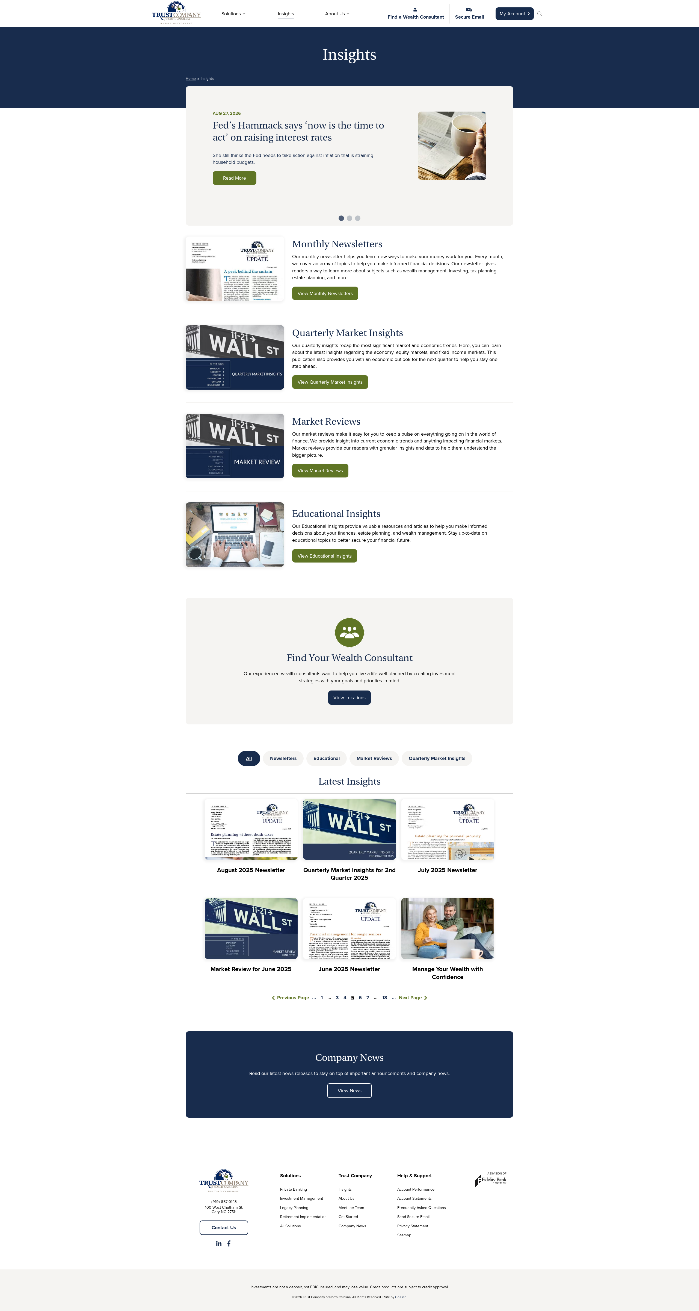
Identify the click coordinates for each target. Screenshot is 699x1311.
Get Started (348, 1216)
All (249, 758)
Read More (234, 177)
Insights (286, 13)
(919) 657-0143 (224, 1201)
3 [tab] (357, 218)
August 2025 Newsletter (251, 870)
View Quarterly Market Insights (330, 381)
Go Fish (401, 1297)
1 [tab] (341, 218)
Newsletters (283, 758)
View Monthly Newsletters (325, 293)
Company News (352, 1226)
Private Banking (293, 1189)
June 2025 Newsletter (349, 969)
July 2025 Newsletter (447, 870)
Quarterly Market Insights (437, 758)
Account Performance (415, 1189)
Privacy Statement (412, 1226)
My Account (512, 13)
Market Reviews (374, 758)
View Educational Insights (325, 555)
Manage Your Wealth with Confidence (447, 973)
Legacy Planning (294, 1207)
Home (191, 78)
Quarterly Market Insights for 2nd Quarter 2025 (349, 874)
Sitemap (404, 1235)
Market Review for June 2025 (251, 969)
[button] (541, 14)
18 (384, 997)
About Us (335, 13)
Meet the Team (351, 1207)
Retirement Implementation (303, 1216)
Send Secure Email (413, 1216)
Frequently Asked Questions (421, 1207)
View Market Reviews (320, 470)
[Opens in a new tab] (219, 1244)
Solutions (231, 13)
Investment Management (301, 1198)
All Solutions (290, 1226)
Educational (326, 758)
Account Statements (414, 1198)
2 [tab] (349, 218)
